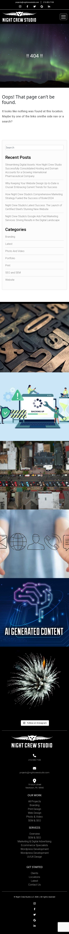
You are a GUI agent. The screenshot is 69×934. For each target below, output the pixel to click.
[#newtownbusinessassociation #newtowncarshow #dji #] (34, 475)
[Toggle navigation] (63, 17)
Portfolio (10, 258)
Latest (8, 243)
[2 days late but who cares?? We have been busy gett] (34, 681)
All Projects (34, 801)
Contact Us (34, 884)
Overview (34, 833)
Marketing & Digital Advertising (34, 841)
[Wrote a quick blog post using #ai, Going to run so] (34, 612)
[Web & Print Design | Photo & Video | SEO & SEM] (19, 17)
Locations (34, 877)
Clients (34, 873)
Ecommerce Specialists (34, 845)
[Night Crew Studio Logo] (32, 741)
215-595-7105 (48, 2)
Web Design (34, 812)
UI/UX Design (34, 856)
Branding (10, 236)
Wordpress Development (35, 849)
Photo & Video (34, 816)
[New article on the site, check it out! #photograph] (34, 338)
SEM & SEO (34, 820)
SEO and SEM (13, 272)
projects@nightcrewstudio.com (27, 2)
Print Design (34, 809)
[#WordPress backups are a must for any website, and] (34, 406)
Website (9, 279)
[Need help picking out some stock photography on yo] (34, 543)
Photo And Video (14, 251)
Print (7, 265)
